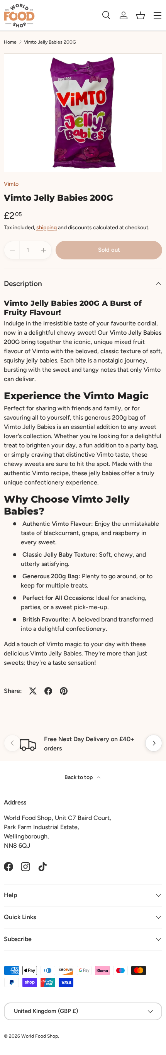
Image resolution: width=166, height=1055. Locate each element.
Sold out (109, 249)
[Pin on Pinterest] (63, 691)
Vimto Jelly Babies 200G (50, 42)
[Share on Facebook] (48, 691)
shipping (46, 227)
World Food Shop (39, 1036)
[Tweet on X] (33, 691)
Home (10, 42)
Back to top (79, 777)
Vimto (11, 184)
